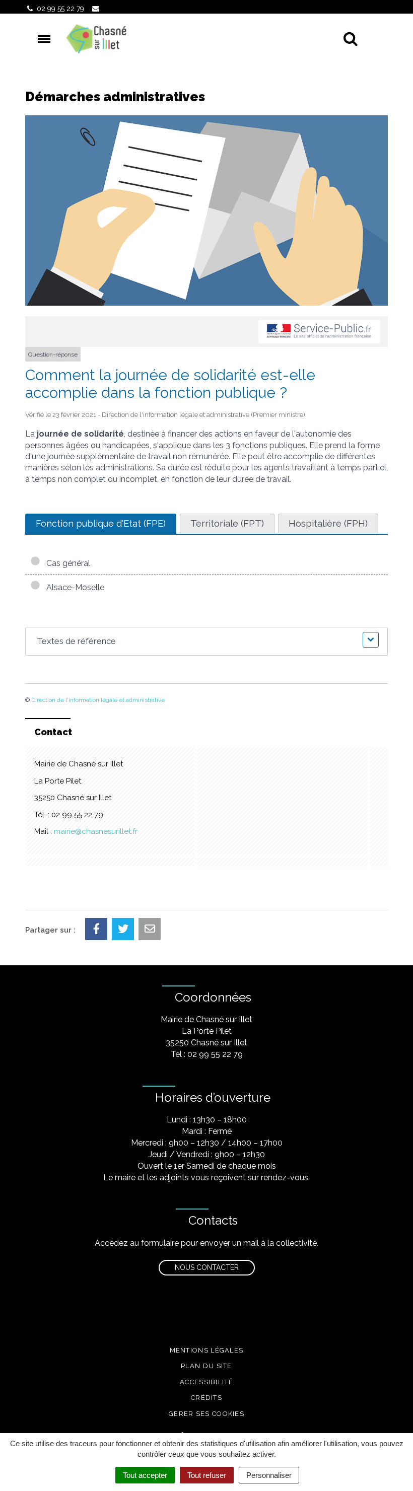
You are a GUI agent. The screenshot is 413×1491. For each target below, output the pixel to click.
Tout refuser (206, 1475)
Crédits (206, 1397)
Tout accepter (145, 1475)
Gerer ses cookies (206, 1413)
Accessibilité (206, 1382)
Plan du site (206, 1366)
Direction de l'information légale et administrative (98, 699)
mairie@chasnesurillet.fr (95, 831)
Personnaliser (269, 1475)
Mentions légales (207, 1350)
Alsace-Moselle (73, 587)
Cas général (66, 563)
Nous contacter (207, 1267)
